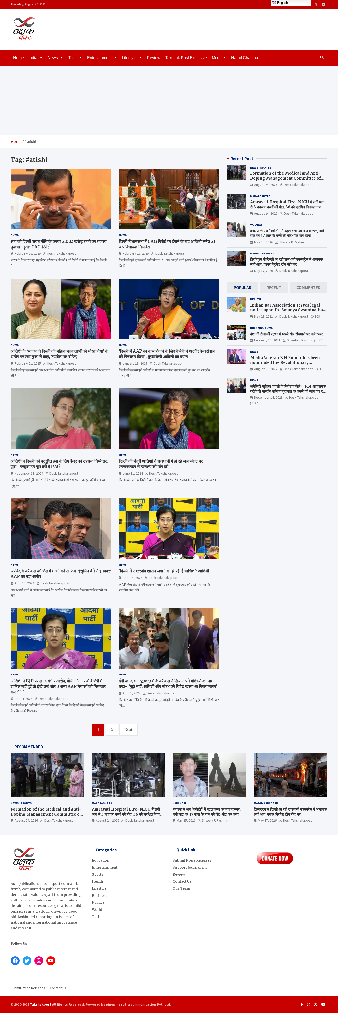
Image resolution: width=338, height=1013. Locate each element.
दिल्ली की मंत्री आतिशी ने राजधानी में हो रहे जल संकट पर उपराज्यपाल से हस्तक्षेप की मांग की (161, 463)
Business (99, 895)
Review (153, 58)
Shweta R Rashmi (292, 242)
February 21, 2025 (28, 363)
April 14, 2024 (132, 577)
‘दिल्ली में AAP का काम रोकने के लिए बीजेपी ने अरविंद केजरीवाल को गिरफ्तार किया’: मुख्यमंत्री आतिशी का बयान (167, 353)
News (53, 58)
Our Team (181, 888)
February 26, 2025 (28, 253)
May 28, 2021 (263, 316)
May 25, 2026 (263, 242)
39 (320, 340)
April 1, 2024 (132, 693)
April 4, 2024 (23, 698)
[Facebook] (302, 1004)
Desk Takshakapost (61, 253)
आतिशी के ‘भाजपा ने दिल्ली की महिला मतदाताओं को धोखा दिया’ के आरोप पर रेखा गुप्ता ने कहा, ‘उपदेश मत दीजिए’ (59, 353)
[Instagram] (308, 1004)
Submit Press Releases (192, 860)
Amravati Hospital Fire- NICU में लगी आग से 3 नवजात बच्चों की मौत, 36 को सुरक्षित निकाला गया (287, 204)
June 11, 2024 (133, 473)
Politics (98, 902)
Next (128, 729)
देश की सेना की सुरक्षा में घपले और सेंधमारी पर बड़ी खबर (286, 334)
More (216, 58)
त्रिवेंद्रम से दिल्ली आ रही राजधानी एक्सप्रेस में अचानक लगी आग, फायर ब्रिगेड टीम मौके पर (286, 262)
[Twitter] (316, 4)
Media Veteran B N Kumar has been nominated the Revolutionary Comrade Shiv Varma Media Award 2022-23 (285, 365)
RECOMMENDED (28, 747)
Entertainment (99, 58)
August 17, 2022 (265, 369)
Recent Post (241, 158)
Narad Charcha (244, 58)
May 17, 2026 (263, 270)
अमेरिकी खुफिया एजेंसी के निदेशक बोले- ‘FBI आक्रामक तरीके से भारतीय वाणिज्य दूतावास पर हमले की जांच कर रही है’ (288, 391)
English (282, 3)
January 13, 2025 (135, 363)
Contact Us (182, 881)
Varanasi (257, 224)
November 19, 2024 (29, 473)
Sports (265, 167)
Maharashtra (260, 196)
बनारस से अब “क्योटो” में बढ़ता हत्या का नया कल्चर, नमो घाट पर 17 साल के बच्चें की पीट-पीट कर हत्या (287, 233)
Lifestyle (129, 58)
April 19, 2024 (24, 583)
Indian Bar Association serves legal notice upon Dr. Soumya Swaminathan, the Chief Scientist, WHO (288, 310)
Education (100, 860)
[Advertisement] (169, 100)
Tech (72, 58)
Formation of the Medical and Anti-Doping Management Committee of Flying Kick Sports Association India (286, 178)
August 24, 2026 (265, 184)
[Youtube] (323, 4)
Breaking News (261, 328)
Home (18, 58)
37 (321, 369)
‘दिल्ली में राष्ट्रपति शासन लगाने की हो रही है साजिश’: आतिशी (164, 571)
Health (255, 299)
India (33, 58)
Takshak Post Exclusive (186, 58)
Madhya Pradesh (262, 253)
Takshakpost (40, 1004)
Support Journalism (190, 867)
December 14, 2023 (268, 397)
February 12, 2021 (267, 340)
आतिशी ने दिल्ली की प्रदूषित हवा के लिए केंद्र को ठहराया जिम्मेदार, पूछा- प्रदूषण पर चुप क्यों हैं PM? (59, 463)
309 (317, 316)
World (97, 909)
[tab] (242, 287)
